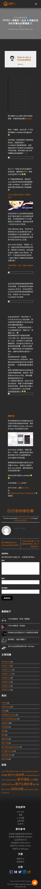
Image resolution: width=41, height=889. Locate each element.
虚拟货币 (31, 789)
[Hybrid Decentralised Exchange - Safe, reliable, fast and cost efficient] (10, 4)
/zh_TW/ (25, 488)
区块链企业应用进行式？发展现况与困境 (23, 632)
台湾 (25, 775)
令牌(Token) (6, 707)
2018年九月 (6, 682)
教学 (3, 735)
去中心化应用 (16, 774)
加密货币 (36, 771)
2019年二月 (6, 666)
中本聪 (3, 771)
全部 (20, 17)
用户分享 (24, 17)
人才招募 (20, 818)
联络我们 (20, 862)
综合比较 (17, 789)
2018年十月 (6, 678)
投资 (3, 731)
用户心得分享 (23, 520)
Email (33, 493)
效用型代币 (9, 780)
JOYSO (16, 17)
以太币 (11, 771)
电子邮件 (5, 588)
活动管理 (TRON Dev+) (20, 843)
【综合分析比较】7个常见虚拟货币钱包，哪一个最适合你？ (30, 543)
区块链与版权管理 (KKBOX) (20, 834)
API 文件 (20, 812)
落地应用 (26, 789)
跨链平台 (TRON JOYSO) (20, 846)
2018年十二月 (7, 670)
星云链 (31, 780)
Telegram (13, 493)
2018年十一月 (7, 674)
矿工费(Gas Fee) (7, 751)
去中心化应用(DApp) (9, 719)
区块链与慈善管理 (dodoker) (20, 837)
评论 (3, 560)
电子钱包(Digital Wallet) (10, 747)
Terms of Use (15, 881)
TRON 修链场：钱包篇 (16, 626)
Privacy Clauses (25, 881)
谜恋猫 (5, 792)
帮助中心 (20, 859)
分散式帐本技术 (29, 771)
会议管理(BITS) (20, 840)
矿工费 (5, 789)
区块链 (4, 775)
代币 (7, 771)
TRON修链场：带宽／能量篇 (19, 619)
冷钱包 (23, 771)
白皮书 (20, 824)
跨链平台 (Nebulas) (20, 849)
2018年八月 (6, 686)
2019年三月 (6, 662)
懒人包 (36, 775)
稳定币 (9, 789)
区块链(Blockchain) (9, 715)
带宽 (33, 775)
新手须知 (23, 779)
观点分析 (5, 759)
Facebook (21, 493)
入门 (20, 771)
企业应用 (16, 771)
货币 (8, 792)
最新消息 (5, 739)
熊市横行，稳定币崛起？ (17, 639)
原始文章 (28, 119)
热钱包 (13, 784)
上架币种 (20, 821)
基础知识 (5, 723)
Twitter (28, 493)
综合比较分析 (7, 755)
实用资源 (5, 727)
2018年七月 (6, 690)
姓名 (3, 578)
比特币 (8, 784)
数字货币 (15, 780)
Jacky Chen (29, 29)
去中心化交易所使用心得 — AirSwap (21, 646)
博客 (20, 815)
